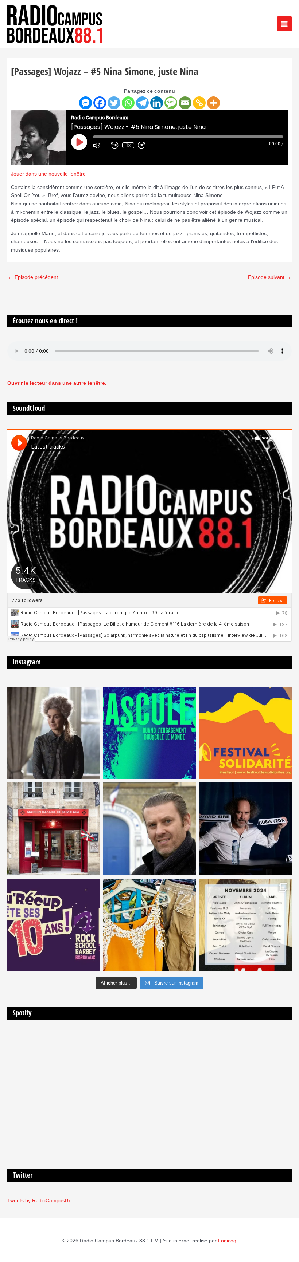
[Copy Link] (199, 102)
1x (128, 145)
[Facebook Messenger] (85, 102)
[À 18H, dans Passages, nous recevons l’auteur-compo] (245, 828)
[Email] (185, 102)
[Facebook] (99, 102)
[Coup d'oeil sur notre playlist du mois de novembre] (245, 925)
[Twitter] (114, 102)
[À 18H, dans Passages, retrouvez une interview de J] (53, 733)
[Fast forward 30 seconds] (145, 145)
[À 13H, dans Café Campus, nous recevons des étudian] (149, 925)
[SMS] (170, 102)
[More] (213, 102)
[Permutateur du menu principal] (284, 23)
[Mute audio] (100, 145)
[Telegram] (142, 102)
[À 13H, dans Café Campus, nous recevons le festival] (149, 733)
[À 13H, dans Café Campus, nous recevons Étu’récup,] (53, 925)
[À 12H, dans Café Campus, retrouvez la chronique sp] (149, 828)
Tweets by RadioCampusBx (39, 1200)
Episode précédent (33, 277)
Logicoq (227, 1240)
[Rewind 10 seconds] (115, 145)
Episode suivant (269, 277)
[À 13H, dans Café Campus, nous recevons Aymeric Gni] (53, 828)
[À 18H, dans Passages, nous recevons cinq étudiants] (245, 733)
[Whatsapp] (128, 102)
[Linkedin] (156, 102)
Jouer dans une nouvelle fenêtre (48, 174)
